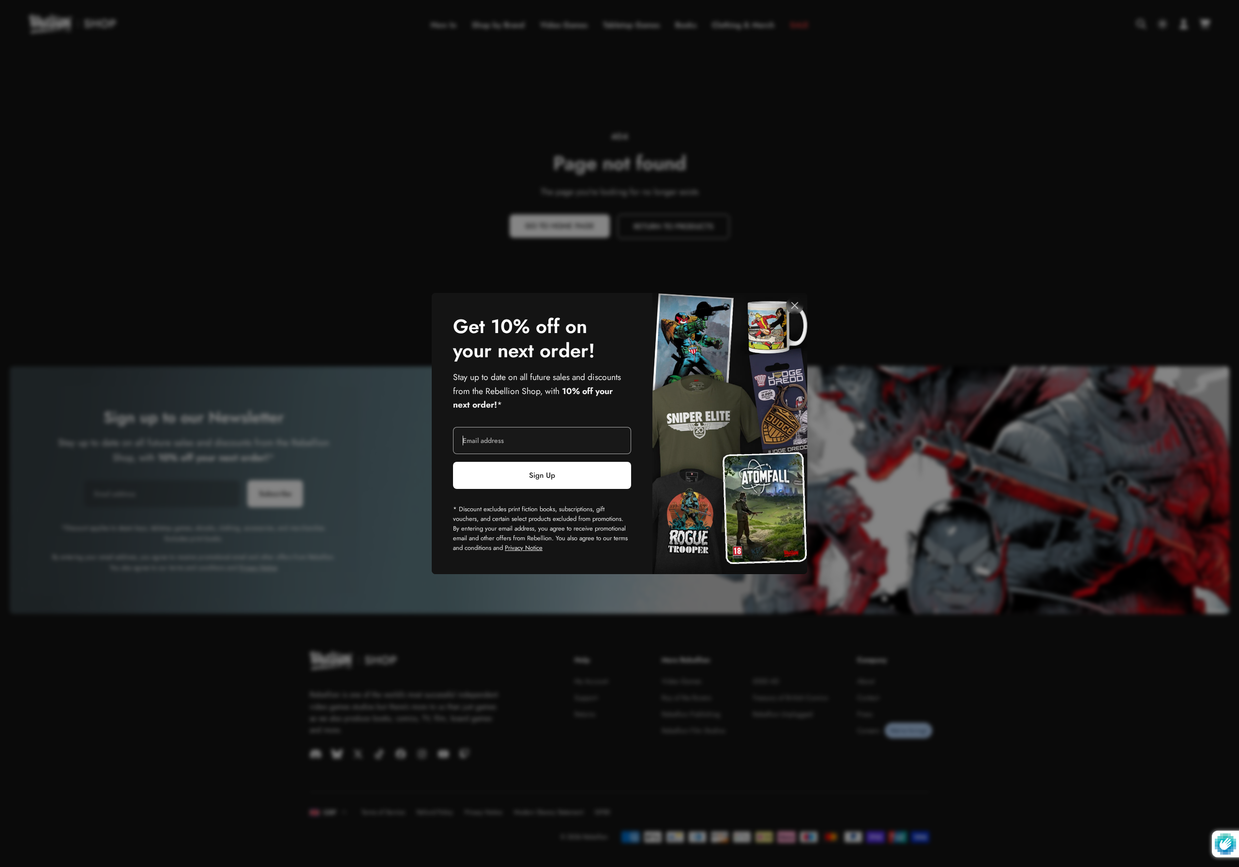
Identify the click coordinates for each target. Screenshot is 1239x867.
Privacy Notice (524, 547)
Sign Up (542, 475)
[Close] (794, 305)
